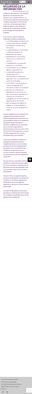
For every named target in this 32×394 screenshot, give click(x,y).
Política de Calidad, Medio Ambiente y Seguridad (10, 386)
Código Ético (4, 388)
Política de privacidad (14, 379)
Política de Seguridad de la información (15, 384)
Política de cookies (5, 381)
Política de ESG (4, 384)
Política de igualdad (12, 381)
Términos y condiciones (5, 379)
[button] (30, 160)
